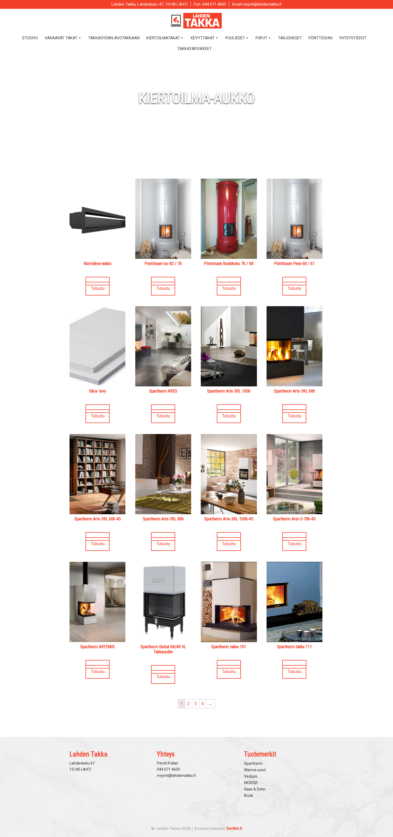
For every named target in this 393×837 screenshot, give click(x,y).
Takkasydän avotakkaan (114, 38)
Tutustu (98, 288)
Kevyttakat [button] (203, 38)
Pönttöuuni (320, 38)
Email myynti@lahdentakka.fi (257, 4)
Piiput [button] (261, 38)
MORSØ (250, 783)
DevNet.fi (234, 828)
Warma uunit (255, 770)
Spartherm (253, 763)
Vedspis (250, 776)
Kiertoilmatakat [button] (163, 38)
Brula (248, 795)
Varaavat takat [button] (61, 38)
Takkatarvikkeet (194, 48)
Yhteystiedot (353, 38)
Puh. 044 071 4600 (210, 4)
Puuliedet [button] (235, 38)
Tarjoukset (290, 38)
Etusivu (30, 38)
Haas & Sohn (254, 789)
